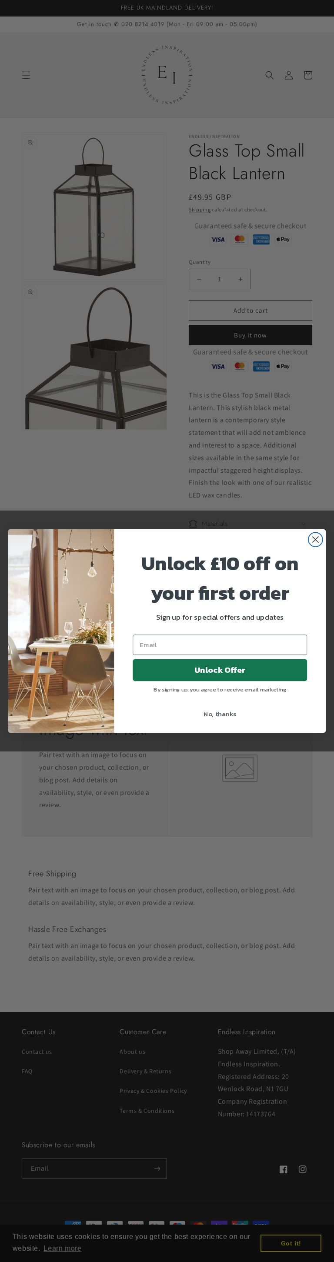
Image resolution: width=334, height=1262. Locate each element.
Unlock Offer (219, 670)
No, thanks (220, 713)
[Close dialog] (315, 539)
